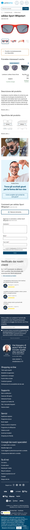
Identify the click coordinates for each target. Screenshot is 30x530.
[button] (5, 41)
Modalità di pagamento (7, 373)
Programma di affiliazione (8, 427)
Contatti (3, 476)
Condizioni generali (6, 381)
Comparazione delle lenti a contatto (11, 453)
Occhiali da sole (8, 12)
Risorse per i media (6, 468)
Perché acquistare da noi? (8, 474)
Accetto (19, 528)
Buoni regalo (4, 422)
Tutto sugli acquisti (6, 370)
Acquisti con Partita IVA (7, 401)
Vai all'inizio (20, 510)
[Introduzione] (1, 12)
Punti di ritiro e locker (7, 378)
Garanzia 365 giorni (6, 396)
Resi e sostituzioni (6, 393)
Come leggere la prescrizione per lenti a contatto (14, 450)
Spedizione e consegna (7, 376)
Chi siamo (4, 462)
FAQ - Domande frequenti (8, 404)
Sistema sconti (5, 430)
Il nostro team (5, 465)
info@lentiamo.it (16, 361)
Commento (6, 224)
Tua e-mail (6, 242)
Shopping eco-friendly (7, 436)
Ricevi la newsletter (15, 338)
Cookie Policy (18, 521)
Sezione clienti (5, 407)
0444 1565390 (16, 359)
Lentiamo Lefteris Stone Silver (10, 74)
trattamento (13, 248)
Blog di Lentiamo (5, 471)
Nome (5, 236)
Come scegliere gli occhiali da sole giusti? (15, 196)
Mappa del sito (5, 479)
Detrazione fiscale (6, 399)
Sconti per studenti (6, 433)
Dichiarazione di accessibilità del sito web (12, 384)
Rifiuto (25, 528)
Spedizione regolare (6, 416)
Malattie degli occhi (6, 448)
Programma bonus (6, 419)
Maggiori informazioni (8, 528)
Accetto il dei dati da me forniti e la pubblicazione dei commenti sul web (15, 249)
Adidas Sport (17, 12)
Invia (15, 253)
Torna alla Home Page (12, 510)
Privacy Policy (22, 526)
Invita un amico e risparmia (8, 425)
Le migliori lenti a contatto (8, 445)
